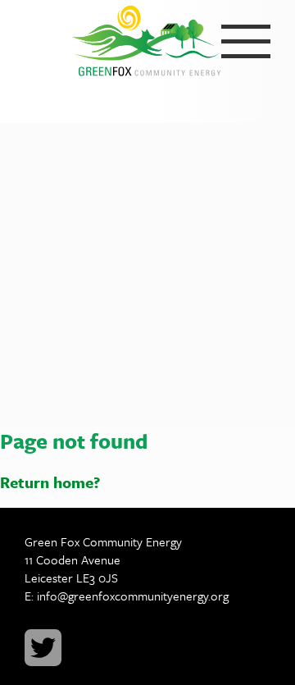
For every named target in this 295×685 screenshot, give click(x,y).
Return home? (50, 482)
